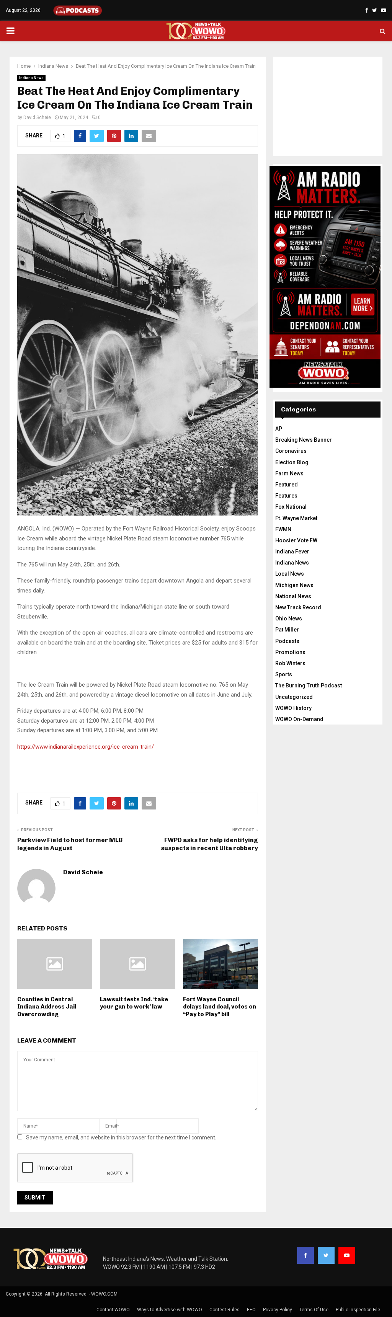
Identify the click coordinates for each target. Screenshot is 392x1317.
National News (293, 596)
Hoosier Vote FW (296, 540)
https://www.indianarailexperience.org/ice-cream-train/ (85, 746)
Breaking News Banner (303, 440)
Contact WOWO (113, 1309)
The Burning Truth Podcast (308, 685)
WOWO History (293, 708)
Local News (289, 574)
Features (286, 496)
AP (278, 429)
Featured (286, 484)
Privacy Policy (277, 1309)
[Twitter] (326, 1255)
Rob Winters (290, 663)
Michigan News (294, 585)
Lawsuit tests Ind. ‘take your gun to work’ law (134, 1003)
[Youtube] (346, 1255)
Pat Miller (287, 630)
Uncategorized (294, 697)
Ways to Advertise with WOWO (169, 1309)
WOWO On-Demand (299, 719)
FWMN (283, 529)
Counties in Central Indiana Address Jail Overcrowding (46, 1007)
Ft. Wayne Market (296, 518)
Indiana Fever (292, 551)
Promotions (290, 652)
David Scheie (37, 117)
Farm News (289, 473)
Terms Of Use (313, 1309)
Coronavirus (291, 451)
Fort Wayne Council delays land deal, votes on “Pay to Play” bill (219, 1007)
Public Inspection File (358, 1309)
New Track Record (298, 607)
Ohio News (288, 618)
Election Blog (292, 462)
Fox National (291, 507)
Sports (283, 674)
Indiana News (31, 78)
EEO (251, 1309)
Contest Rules (224, 1309)
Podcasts (287, 641)
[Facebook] (305, 1255)
